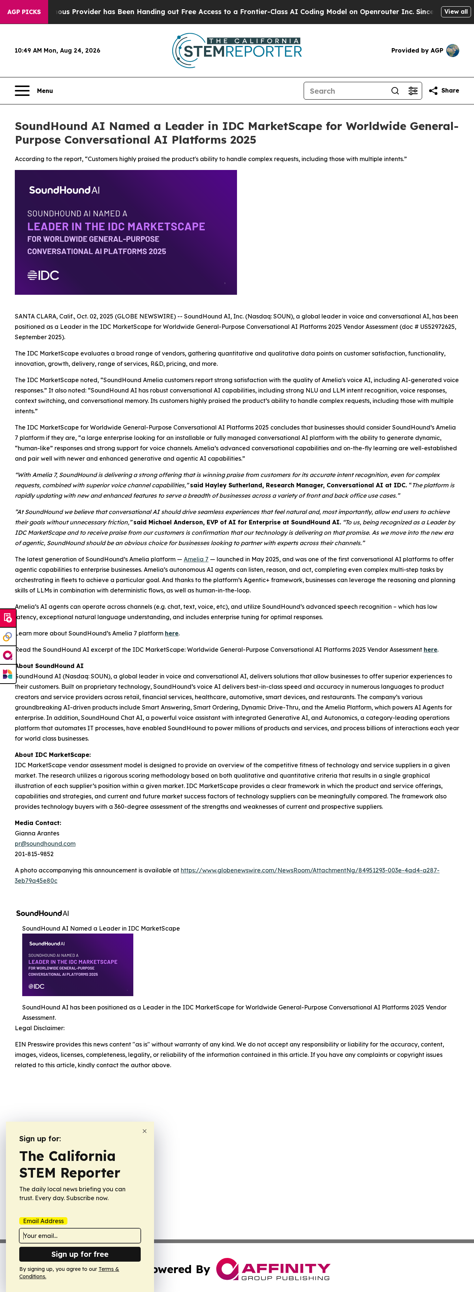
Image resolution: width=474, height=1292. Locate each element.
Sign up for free (80, 1254)
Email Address (43, 1221)
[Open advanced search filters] (413, 90)
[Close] (144, 1131)
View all (456, 11)
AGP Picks (24, 12)
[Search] (395, 90)
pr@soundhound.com (45, 843)
